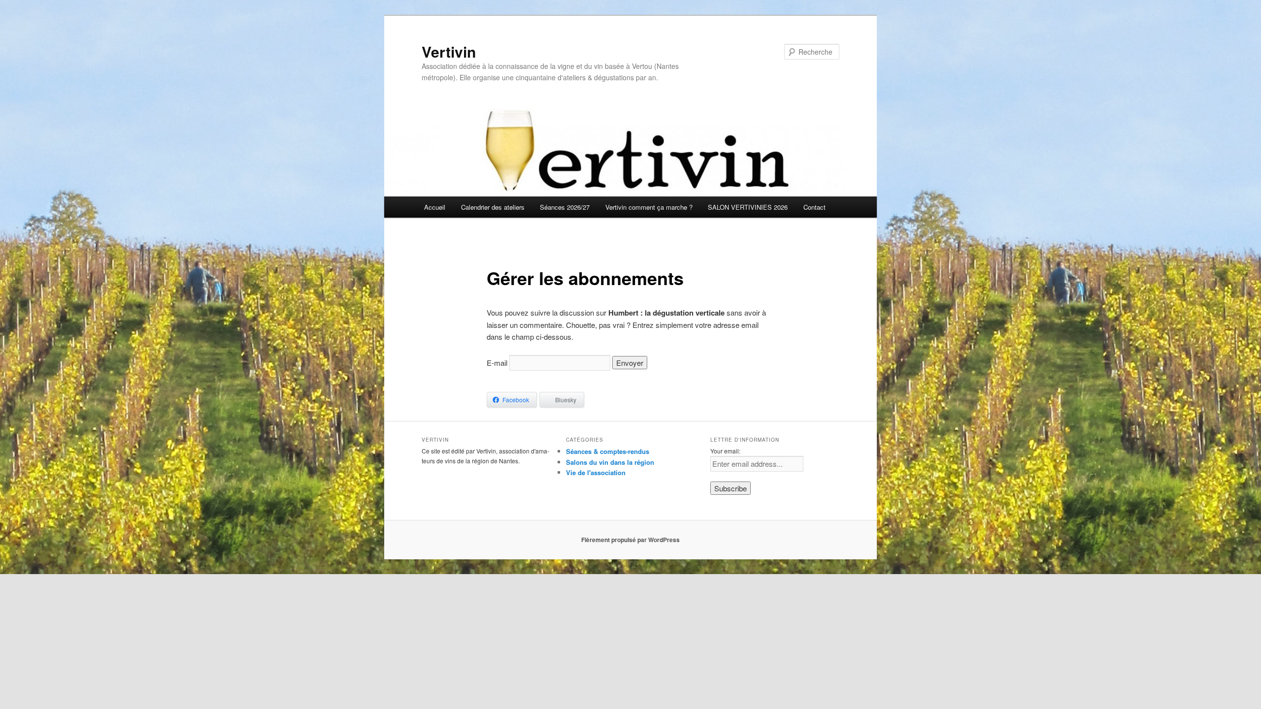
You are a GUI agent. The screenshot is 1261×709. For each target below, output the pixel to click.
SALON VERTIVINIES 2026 (748, 207)
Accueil (434, 207)
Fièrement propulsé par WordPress (630, 539)
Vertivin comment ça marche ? (649, 207)
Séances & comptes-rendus (607, 451)
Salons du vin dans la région (610, 462)
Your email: (725, 451)
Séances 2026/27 (565, 207)
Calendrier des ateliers (493, 207)
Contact (814, 207)
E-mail (497, 362)
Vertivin (449, 51)
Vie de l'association (596, 472)
